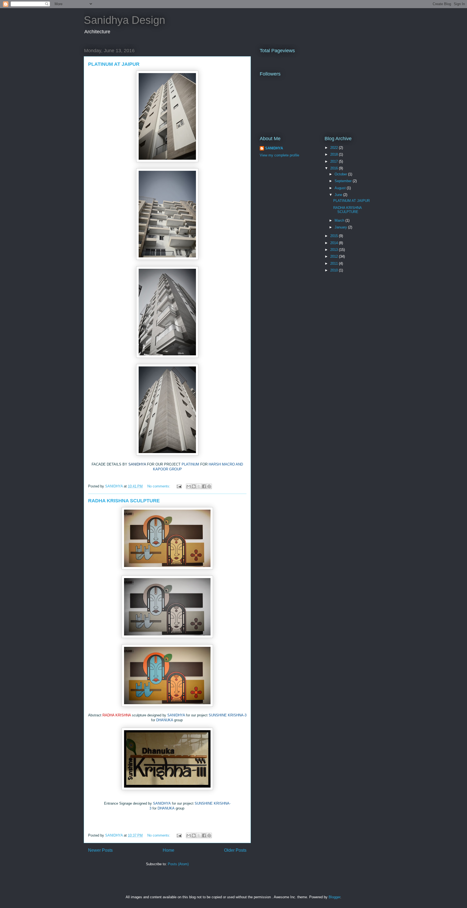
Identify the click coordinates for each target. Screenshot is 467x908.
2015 (334, 236)
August (341, 188)
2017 (334, 161)
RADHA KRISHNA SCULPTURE (124, 500)
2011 (334, 263)
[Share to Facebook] (204, 486)
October (341, 174)
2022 (334, 148)
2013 (334, 250)
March (340, 220)
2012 (334, 256)
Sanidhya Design (124, 20)
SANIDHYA (274, 148)
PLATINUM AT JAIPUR (113, 64)
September (344, 181)
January (341, 227)
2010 (334, 270)
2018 (334, 154)
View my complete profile (279, 155)
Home (168, 850)
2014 (334, 243)
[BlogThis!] (193, 486)
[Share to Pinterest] (209, 486)
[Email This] (188, 486)
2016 (334, 168)
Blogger (334, 897)
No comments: (159, 486)
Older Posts (235, 850)
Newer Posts (100, 850)
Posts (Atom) (178, 864)
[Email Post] (179, 486)
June (339, 195)
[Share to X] (199, 486)
